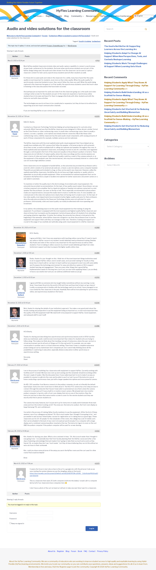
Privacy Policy (102, 551)
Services (37, 16)
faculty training (85, 41)
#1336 (97, 303)
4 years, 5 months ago (55, 46)
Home (26, 16)
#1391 (97, 277)
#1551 (97, 431)
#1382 (97, 227)
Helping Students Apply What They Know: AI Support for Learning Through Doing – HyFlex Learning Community (126, 85)
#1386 (97, 326)
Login (59, 16)
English (139, 16)
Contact (92, 551)
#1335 (97, 116)
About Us (51, 551)
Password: (13, 519)
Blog (66, 16)
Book (80, 551)
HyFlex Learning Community (78, 11)
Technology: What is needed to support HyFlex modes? (69, 36)
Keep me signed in (17, 523)
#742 (97, 60)
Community (76, 16)
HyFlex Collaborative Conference (115, 16)
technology (96, 41)
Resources (91, 16)
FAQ (85, 551)
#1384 (97, 253)
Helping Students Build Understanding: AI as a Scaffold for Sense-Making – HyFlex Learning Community (126, 119)
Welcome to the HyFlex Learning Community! (24, 36)
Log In (91, 528)
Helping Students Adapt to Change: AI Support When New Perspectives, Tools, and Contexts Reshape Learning (125, 56)
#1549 (96, 365)
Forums (45, 36)
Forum (73, 551)
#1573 (97, 463)
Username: (13, 513)
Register (50, 16)
